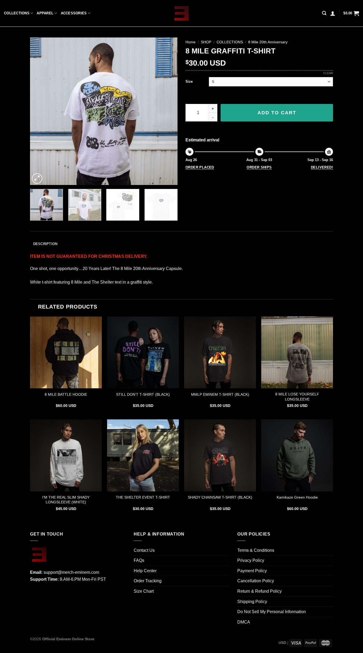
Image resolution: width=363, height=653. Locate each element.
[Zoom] (37, 178)
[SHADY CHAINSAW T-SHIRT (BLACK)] (220, 455)
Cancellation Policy (255, 581)
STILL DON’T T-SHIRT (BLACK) (143, 394)
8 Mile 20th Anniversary (268, 42)
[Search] (324, 13)
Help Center (145, 570)
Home (190, 42)
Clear (328, 73)
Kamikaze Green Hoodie (297, 497)
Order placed (199, 167)
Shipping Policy (252, 601)
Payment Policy (252, 570)
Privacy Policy (250, 560)
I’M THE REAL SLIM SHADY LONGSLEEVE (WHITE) (66, 499)
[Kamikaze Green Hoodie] (297, 455)
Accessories (74, 13)
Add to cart (277, 112)
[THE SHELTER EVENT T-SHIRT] (143, 455)
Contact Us (144, 550)
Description (45, 244)
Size (189, 81)
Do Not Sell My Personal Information (271, 611)
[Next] (168, 111)
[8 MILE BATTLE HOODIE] (66, 352)
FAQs (139, 560)
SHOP (206, 42)
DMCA (243, 622)
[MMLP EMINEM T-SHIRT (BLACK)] (220, 352)
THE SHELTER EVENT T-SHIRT (143, 497)
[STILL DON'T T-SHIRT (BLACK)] (143, 352)
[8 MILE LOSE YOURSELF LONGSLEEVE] (297, 352)
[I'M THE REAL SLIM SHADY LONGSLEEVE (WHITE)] (66, 455)
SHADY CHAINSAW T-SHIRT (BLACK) (220, 497)
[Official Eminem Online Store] (181, 13)
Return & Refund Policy (259, 591)
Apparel (45, 13)
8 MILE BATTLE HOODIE (66, 394)
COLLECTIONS (16, 13)
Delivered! (322, 167)
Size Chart (144, 591)
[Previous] (39, 111)
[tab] (45, 244)
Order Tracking (148, 581)
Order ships (259, 167)
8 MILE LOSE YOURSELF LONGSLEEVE (297, 396)
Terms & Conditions (255, 550)
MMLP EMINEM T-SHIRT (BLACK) (220, 394)
